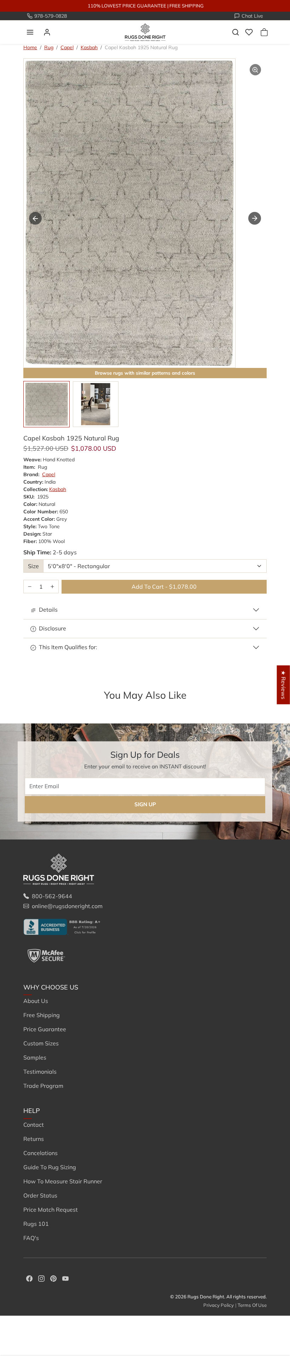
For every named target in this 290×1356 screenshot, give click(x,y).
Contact (33, 1124)
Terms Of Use (252, 1305)
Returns (33, 1138)
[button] (30, 32)
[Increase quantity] (52, 587)
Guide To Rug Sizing (49, 1167)
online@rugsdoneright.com (67, 906)
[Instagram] (41, 1278)
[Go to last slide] (35, 218)
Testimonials (40, 1071)
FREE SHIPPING (186, 5)
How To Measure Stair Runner (62, 1181)
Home (30, 47)
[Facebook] (29, 1278)
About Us (35, 1000)
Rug (48, 47)
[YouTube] (65, 1278)
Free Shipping (41, 1015)
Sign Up (145, 804)
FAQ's (31, 1237)
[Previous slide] (34, 706)
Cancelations (40, 1152)
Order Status (40, 1195)
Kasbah (89, 47)
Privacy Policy (218, 1305)
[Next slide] (254, 218)
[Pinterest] (53, 1278)
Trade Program (43, 1085)
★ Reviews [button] (283, 684)
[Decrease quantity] (29, 587)
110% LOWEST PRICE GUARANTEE (127, 5)
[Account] (47, 32)
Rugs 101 (36, 1223)
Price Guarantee (44, 1029)
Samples (34, 1057)
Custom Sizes (41, 1043)
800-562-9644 (52, 896)
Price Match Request (50, 1209)
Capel (67, 47)
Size (33, 566)
